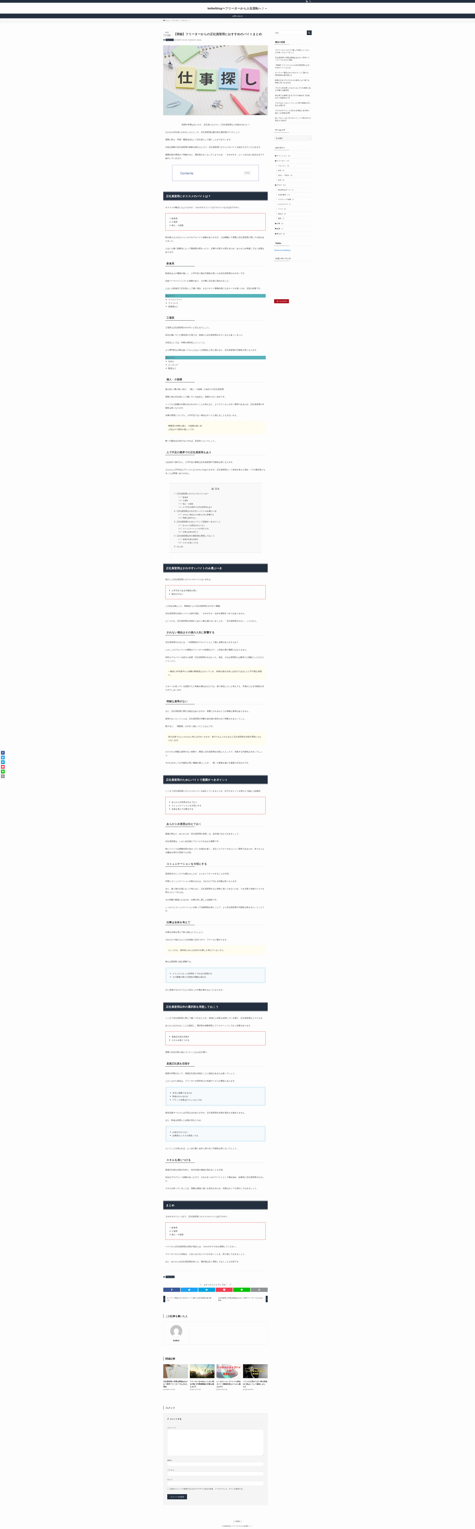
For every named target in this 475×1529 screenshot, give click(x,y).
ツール (282, 209)
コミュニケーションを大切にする (196, 528)
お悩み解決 (284, 194)
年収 (281, 170)
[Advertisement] (293, 279)
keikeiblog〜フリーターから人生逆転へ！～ (237, 8)
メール (170, 1469)
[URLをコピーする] (259, 1290)
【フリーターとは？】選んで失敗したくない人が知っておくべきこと (292, 51)
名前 (169, 1460)
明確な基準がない (190, 517)
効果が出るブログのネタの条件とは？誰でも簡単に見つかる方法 (292, 81)
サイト (169, 1479)
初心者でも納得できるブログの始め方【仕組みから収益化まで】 (292, 96)
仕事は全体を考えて (190, 531)
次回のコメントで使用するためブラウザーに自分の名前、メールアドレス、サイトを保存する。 (207, 1489)
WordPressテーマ (285, 190)
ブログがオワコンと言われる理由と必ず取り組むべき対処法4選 (292, 111)
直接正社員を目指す (190, 539)
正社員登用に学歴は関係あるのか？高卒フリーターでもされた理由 (292, 58)
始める (282, 213)
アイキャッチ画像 (286, 199)
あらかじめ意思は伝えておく (194, 525)
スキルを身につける (190, 542)
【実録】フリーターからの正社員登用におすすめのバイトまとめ (292, 66)
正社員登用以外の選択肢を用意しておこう (196, 535)
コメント (171, 1427)
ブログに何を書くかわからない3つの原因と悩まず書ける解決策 (293, 89)
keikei (176, 1340)
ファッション (283, 155)
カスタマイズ (284, 204)
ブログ (281, 185)
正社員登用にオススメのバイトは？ (193, 493)
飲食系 (185, 497)
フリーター (283, 160)
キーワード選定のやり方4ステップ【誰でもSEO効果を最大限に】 (292, 73)
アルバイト (169, 40)
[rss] (307, 1)
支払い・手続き (285, 175)
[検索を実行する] (309, 32)
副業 (280, 228)
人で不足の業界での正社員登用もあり (197, 507)
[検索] (310, 1)
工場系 (185, 500)
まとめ (180, 546)
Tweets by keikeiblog (282, 250)
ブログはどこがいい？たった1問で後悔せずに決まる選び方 (293, 104)
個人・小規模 (188, 503)
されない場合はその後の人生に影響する (198, 514)
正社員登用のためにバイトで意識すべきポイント (199, 521)
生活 (281, 180)
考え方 (281, 233)
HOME (237, 1521)
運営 (281, 218)
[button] (171, 1290)
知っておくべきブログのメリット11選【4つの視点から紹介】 (293, 119)
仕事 (280, 223)
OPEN (247, 173)
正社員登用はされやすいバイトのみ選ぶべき (197, 511)
